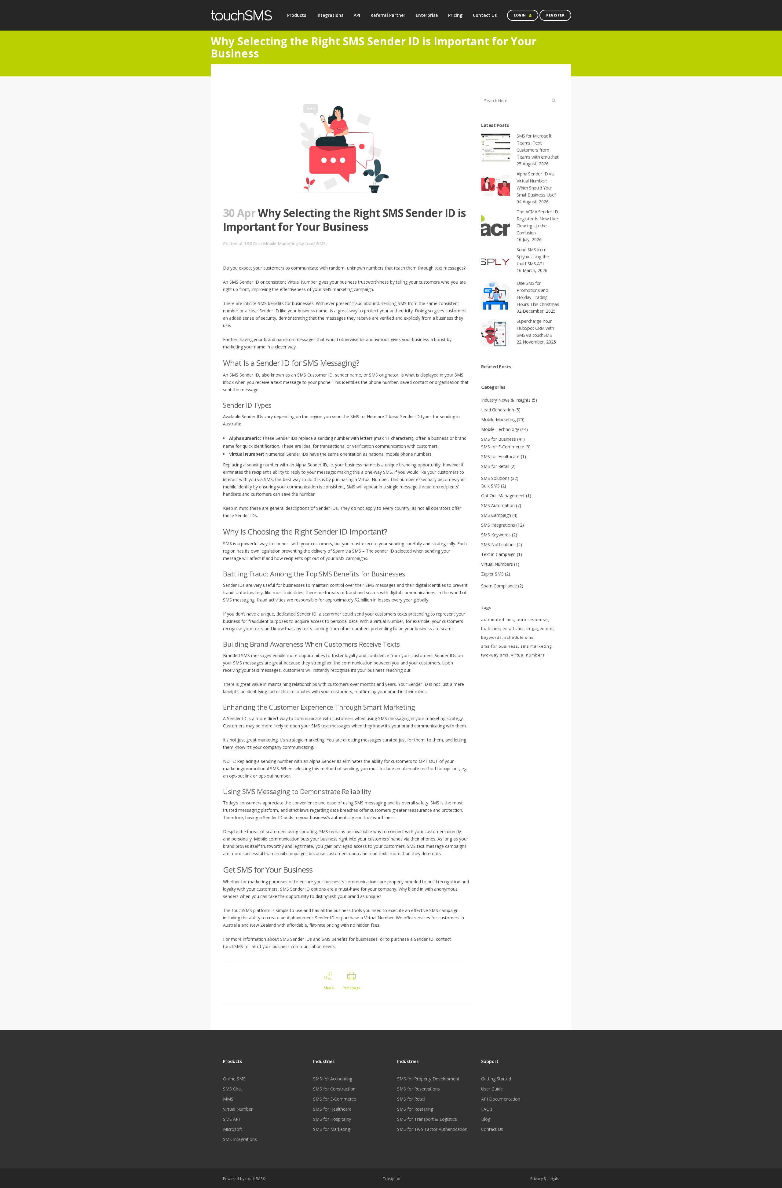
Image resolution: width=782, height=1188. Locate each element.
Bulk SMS (490, 486)
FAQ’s (486, 1109)
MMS (228, 1099)
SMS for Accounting (332, 1078)
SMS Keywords (496, 535)
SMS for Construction (334, 1089)
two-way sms (495, 655)
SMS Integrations (498, 525)
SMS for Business (498, 439)
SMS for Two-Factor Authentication (432, 1129)
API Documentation (500, 1099)
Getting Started (496, 1078)
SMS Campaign (496, 515)
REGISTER (555, 15)
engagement (539, 628)
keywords (491, 637)
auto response (532, 619)
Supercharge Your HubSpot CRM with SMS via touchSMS (535, 328)
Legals (553, 1178)
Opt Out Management (503, 495)
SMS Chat (232, 1089)
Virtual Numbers (497, 564)
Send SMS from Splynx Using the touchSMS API (533, 256)
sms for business (499, 646)
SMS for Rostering (415, 1109)
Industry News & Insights (506, 400)
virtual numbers (528, 655)
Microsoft (232, 1129)
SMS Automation (498, 505)
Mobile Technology (500, 429)
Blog (485, 1119)
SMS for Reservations (418, 1089)
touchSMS (315, 243)
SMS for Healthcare (500, 456)
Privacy (536, 1178)
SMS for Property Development (428, 1078)
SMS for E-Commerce (502, 447)
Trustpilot (391, 1178)
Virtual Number (238, 1109)
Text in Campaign (498, 554)
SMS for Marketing (331, 1129)
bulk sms (490, 628)
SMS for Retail (495, 466)
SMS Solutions (495, 478)
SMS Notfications (498, 544)
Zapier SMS (492, 574)
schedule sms (519, 637)
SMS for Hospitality (332, 1119)
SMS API (231, 1119)
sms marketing (536, 646)
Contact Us (492, 1129)
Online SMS (234, 1078)
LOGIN (520, 15)
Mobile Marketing (280, 243)
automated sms (497, 619)
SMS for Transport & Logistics (427, 1119)
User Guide (492, 1089)
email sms (513, 628)
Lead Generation (497, 410)
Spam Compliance (499, 586)
